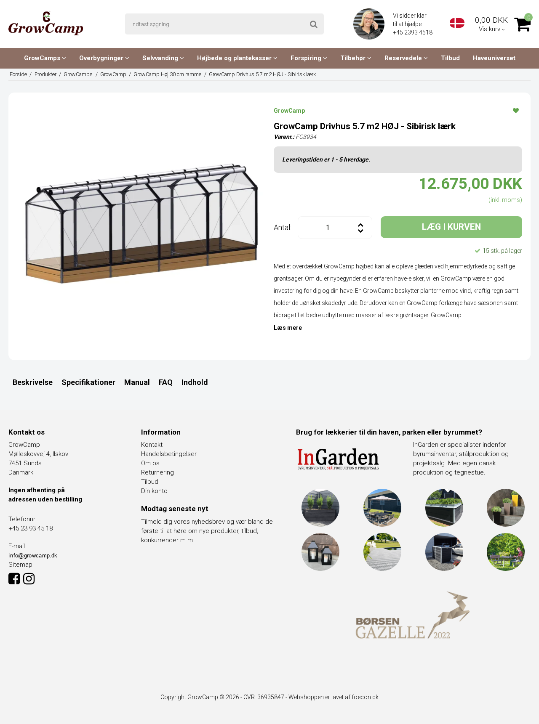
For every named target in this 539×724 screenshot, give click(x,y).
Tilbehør (353, 58)
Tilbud (450, 58)
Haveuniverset (494, 58)
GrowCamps (43, 58)
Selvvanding (161, 58)
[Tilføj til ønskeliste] (516, 110)
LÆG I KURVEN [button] (451, 227)
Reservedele (404, 58)
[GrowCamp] (45, 23)
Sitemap (20, 564)
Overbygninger (102, 58)
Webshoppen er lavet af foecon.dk (333, 697)
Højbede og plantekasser (235, 58)
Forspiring (307, 58)
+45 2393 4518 (413, 32)
